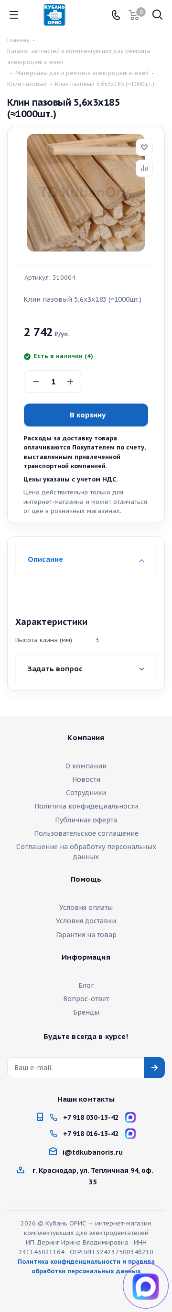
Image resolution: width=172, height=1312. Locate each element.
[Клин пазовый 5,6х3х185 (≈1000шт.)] (86, 192)
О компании (86, 766)
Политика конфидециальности (86, 806)
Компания (85, 737)
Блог (86, 985)
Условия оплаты (86, 907)
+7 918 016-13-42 (90, 1133)
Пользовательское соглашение (86, 833)
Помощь (86, 879)
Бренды (86, 1012)
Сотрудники (86, 792)
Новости (86, 779)
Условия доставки (86, 921)
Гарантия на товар (86, 934)
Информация (86, 957)
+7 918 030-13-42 (90, 1117)
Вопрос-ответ (86, 999)
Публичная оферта (86, 820)
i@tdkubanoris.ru (93, 1152)
